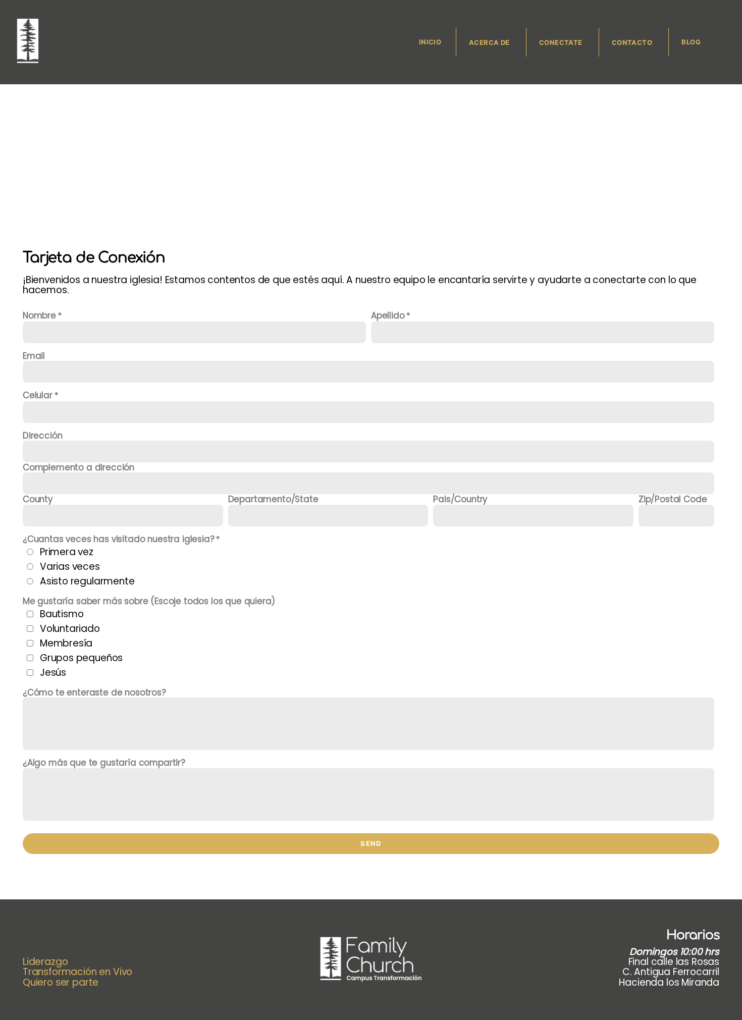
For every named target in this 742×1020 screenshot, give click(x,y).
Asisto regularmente (87, 581)
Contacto (633, 42)
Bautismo (62, 614)
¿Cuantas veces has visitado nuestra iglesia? (119, 539)
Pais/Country (460, 499)
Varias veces (70, 566)
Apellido (388, 315)
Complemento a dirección (78, 467)
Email (34, 356)
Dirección (42, 436)
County (37, 499)
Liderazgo (45, 962)
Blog (691, 42)
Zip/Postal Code (673, 499)
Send (370, 843)
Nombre (39, 315)
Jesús (53, 672)
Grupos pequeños (81, 658)
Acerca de (490, 42)
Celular (37, 395)
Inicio (430, 42)
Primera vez (66, 552)
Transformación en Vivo (79, 972)
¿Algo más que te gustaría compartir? (104, 763)
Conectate (561, 42)
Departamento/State (273, 499)
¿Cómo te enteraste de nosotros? (94, 692)
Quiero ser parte (60, 982)
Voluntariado (70, 628)
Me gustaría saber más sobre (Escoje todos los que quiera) (149, 601)
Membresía (66, 643)
